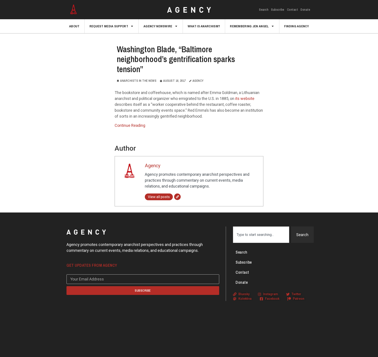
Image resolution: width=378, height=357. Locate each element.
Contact (292, 10)
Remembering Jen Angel (249, 26)
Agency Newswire (158, 26)
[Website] (177, 196)
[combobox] (261, 234)
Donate (305, 10)
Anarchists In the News (138, 81)
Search (263, 10)
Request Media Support (108, 26)
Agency (152, 165)
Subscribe (277, 10)
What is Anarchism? (204, 26)
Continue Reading (130, 125)
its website (244, 98)
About (74, 26)
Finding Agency (296, 26)
